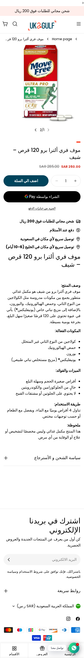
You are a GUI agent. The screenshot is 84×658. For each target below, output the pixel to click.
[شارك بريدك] (9, 560)
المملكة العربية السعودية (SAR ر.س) (45, 606)
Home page (62, 39)
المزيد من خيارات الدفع (42, 208)
